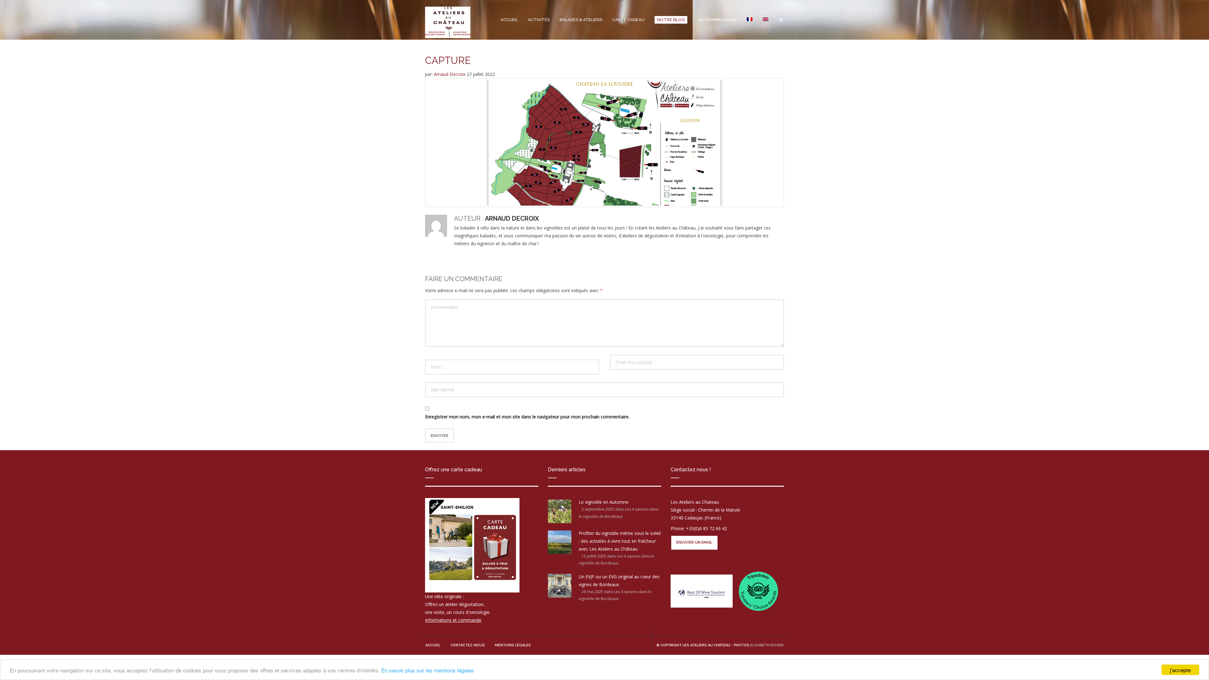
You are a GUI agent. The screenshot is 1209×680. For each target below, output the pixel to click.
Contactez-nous (468, 645)
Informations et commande (453, 620)
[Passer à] (749, 20)
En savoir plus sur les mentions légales (427, 670)
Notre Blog (671, 19)
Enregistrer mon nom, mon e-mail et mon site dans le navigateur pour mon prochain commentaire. (527, 417)
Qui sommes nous (717, 19)
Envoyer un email (694, 542)
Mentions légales (513, 645)
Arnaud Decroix (450, 74)
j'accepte (1180, 670)
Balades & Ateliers (581, 19)
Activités (539, 19)
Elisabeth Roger (767, 645)
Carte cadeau (628, 19)
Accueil (509, 19)
